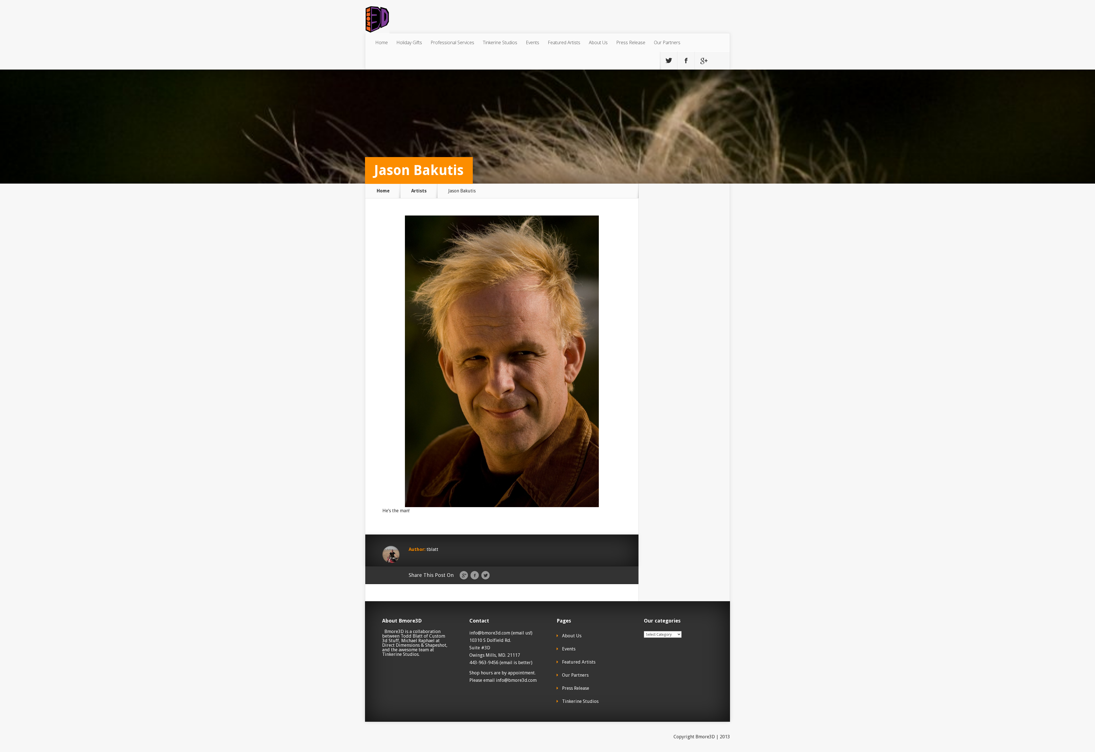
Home (381, 42)
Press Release (630, 42)
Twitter (485, 575)
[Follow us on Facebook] (686, 61)
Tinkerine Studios (500, 42)
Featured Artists (564, 42)
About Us (598, 42)
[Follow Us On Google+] (703, 61)
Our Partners (667, 42)
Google (463, 575)
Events (532, 42)
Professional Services (452, 42)
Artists (419, 191)
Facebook (474, 575)
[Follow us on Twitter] (668, 61)
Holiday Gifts (409, 42)
